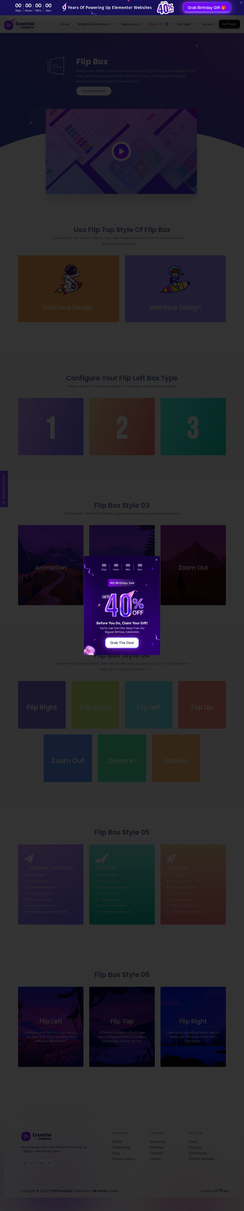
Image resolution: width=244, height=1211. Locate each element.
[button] (156, 559)
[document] (122, 605)
